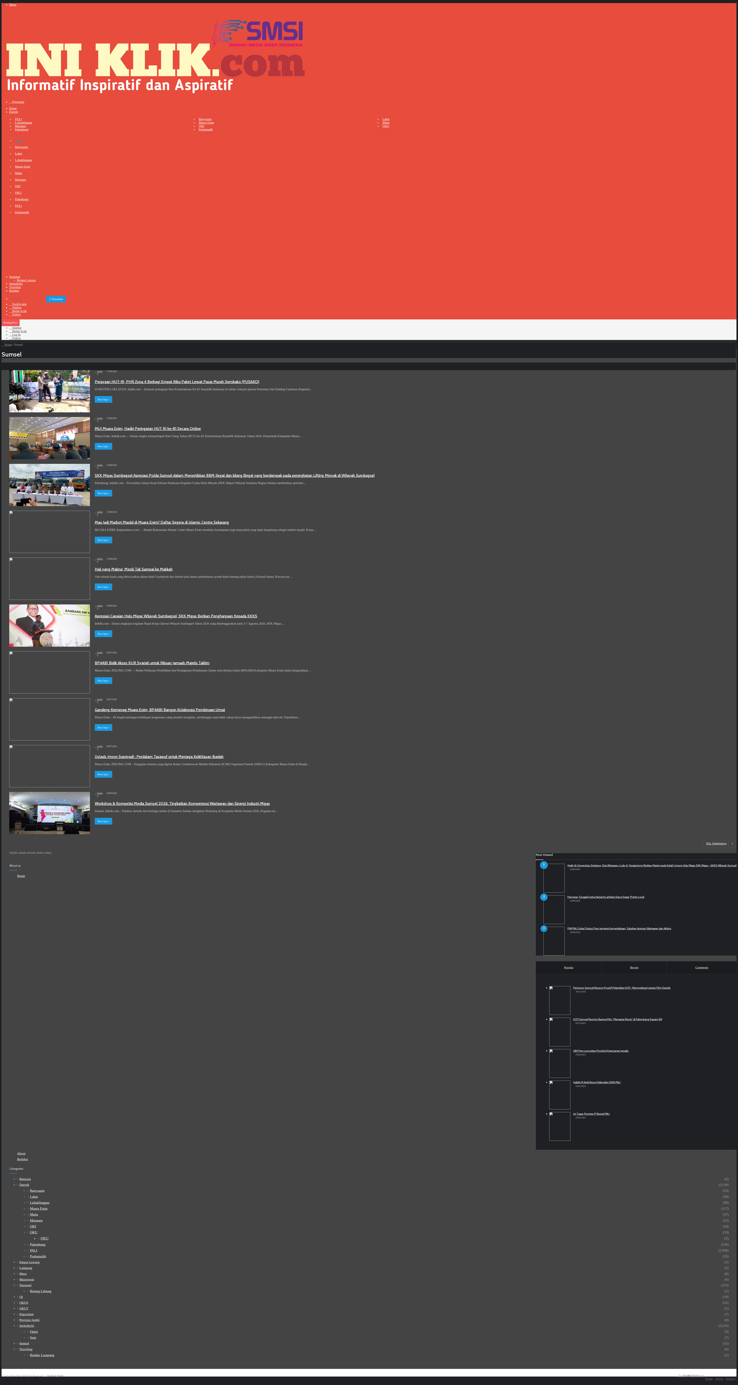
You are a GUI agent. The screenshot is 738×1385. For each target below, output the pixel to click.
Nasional (14, 276)
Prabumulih (206, 129)
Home (13, 108)
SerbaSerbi (15, 283)
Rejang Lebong (26, 280)
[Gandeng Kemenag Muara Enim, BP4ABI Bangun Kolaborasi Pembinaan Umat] (49, 719)
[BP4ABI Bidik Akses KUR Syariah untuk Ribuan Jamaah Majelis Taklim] (49, 672)
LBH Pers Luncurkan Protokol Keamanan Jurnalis (601, 1051)
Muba (386, 122)
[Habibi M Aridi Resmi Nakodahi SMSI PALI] (559, 1095)
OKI (201, 126)
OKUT (23, 1308)
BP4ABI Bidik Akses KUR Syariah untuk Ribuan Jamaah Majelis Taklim (152, 663)
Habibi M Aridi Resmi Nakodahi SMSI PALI (597, 1082)
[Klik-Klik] (155, 95)
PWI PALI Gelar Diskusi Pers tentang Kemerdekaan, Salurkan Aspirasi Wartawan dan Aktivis (619, 928)
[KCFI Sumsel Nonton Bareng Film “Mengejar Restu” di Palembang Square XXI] (559, 1032)
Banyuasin (205, 119)
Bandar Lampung (42, 1355)
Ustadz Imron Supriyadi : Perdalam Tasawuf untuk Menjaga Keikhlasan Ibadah (159, 756)
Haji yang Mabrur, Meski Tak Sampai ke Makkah (134, 569)
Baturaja (25, 1179)
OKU (385, 126)
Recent (634, 967)
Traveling (15, 287)
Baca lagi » (103, 399)
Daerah (13, 112)
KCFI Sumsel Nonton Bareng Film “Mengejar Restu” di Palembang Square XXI (617, 1019)
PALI (18, 119)
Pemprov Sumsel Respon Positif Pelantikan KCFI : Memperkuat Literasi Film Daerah (622, 988)
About (21, 1153)
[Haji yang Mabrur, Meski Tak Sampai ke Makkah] (49, 579)
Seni (33, 1337)
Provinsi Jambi (29, 1320)
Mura (23, 1274)
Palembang (21, 129)
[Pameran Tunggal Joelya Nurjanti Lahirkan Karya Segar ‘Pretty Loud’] (554, 909)
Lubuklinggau (23, 122)
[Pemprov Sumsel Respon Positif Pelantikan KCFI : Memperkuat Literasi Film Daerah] (559, 1000)
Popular (568, 967)
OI (21, 1297)
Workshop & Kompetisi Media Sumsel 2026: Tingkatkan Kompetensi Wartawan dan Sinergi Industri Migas (182, 803)
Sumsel (24, 1343)
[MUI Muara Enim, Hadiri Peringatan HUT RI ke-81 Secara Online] (49, 438)
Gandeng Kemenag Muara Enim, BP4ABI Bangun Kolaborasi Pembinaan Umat (160, 709)
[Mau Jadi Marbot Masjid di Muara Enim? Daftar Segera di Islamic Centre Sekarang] (49, 532)
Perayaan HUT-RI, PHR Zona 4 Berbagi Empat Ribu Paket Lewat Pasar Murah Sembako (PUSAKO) (177, 381)
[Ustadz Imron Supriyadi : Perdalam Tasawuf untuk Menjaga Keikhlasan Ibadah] (49, 766)
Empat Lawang (29, 1262)
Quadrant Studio (55, 1375)
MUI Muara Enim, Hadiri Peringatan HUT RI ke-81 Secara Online (148, 428)
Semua (19, 140)
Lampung (25, 1268)
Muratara (20, 126)
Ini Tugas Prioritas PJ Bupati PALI (591, 1114)
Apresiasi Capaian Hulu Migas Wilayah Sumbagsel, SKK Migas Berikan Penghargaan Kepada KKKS (176, 616)
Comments (701, 967)
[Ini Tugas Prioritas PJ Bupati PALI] (559, 1126)
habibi (100, 371)
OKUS (23, 1303)
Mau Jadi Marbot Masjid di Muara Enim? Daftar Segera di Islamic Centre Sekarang (162, 522)
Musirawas (26, 1279)
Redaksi (14, 290)
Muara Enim (206, 122)
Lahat (385, 119)
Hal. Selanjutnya (716, 843)
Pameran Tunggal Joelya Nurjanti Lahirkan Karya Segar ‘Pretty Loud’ (606, 897)
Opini (34, 1332)
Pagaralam (26, 1314)
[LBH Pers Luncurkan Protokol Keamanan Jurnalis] (559, 1063)
